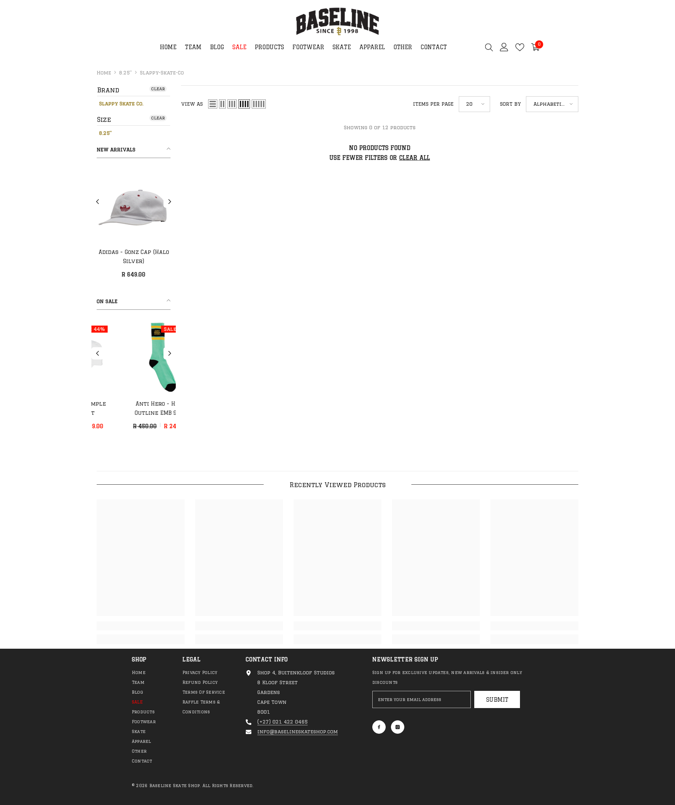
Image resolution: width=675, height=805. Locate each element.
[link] (141, 625)
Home (104, 73)
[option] (133, 226)
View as (192, 104)
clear (158, 88)
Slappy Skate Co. (121, 103)
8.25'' (125, 73)
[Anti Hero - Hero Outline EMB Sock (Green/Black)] (134, 357)
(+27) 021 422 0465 (282, 722)
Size (104, 119)
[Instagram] (397, 727)
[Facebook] (379, 727)
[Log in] (504, 47)
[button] (97, 202)
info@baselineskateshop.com (297, 731)
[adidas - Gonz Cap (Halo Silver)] (134, 205)
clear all (414, 158)
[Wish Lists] (519, 47)
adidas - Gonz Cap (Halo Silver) (133, 256)
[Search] (489, 47)
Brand (108, 89)
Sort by (510, 104)
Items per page (433, 104)
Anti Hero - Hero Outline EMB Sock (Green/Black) (134, 409)
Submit (497, 699)
